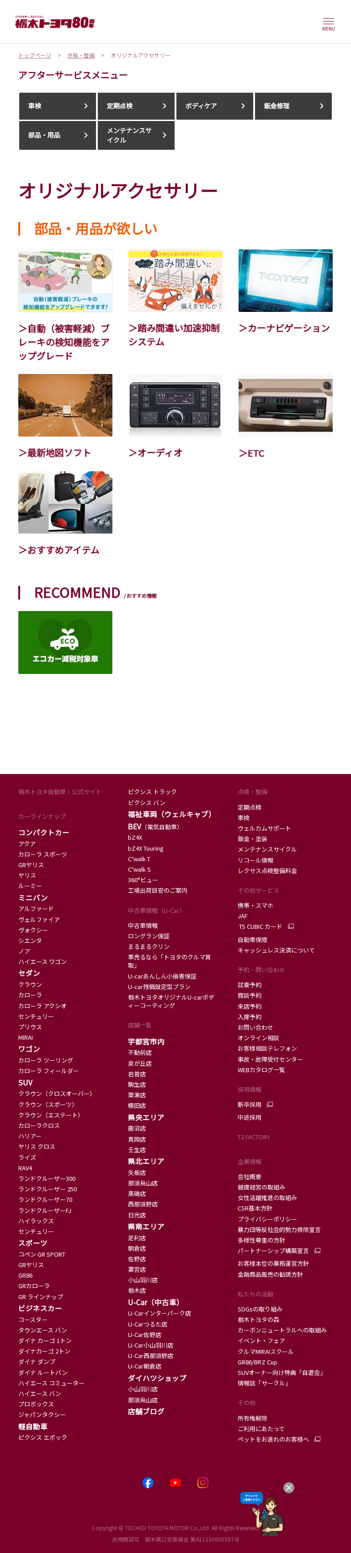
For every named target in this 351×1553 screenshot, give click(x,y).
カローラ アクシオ (42, 1005)
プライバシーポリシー (267, 1219)
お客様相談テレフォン (267, 1048)
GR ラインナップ (40, 1296)
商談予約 (249, 995)
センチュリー (36, 1016)
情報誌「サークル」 (264, 1383)
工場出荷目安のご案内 (157, 890)
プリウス (30, 1026)
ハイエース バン (39, 1393)
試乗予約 (249, 984)
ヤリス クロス (36, 1146)
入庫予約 (249, 1016)
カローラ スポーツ (42, 854)
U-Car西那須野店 (150, 1355)
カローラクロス (39, 1125)
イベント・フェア (261, 1340)
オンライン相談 (258, 1037)
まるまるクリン (149, 946)
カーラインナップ (42, 816)
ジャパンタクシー (42, 1414)
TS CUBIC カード (260, 926)
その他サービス (258, 890)
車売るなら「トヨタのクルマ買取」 (169, 961)
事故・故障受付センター (270, 1059)
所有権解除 (252, 1418)
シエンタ (30, 940)
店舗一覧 (140, 1025)
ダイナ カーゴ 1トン (45, 1340)
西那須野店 (143, 1204)
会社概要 (249, 1176)
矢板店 (137, 1172)
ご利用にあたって (261, 1428)
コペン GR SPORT (41, 1254)
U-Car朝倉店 (144, 1366)
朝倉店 (137, 1248)
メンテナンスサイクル (267, 849)
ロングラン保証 (149, 936)
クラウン (30, 984)
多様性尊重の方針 (261, 1240)
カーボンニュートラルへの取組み (282, 1330)
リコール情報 (255, 860)
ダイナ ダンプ (36, 1361)
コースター (33, 1319)
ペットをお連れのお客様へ (273, 1439)
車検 (244, 817)
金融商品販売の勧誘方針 (270, 1274)
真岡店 (137, 1139)
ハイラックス (36, 1220)
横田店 (137, 1105)
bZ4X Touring (146, 848)
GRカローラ (34, 1285)
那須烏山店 (143, 1183)
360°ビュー (143, 879)
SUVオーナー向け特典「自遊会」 (282, 1372)
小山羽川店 (143, 1279)
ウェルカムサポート (264, 828)
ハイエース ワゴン (42, 961)
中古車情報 (143, 925)
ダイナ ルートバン (43, 1372)
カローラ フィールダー (48, 1070)
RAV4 (25, 1167)
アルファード (36, 908)
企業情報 (249, 1161)
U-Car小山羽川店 (150, 1345)
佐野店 (137, 1258)
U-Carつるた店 (147, 1324)
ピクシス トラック (152, 791)
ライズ (27, 1157)
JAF (243, 915)
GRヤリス (31, 864)
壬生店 (137, 1149)
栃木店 (137, 1290)
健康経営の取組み (261, 1187)
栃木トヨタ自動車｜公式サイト (59, 791)
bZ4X (135, 837)
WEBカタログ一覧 (261, 1069)
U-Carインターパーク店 (159, 1313)
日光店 (137, 1215)
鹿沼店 (137, 1128)
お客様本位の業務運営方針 (273, 1263)
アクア (27, 843)
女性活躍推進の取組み (267, 1197)
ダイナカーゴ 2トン (44, 1351)
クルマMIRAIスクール (266, 1351)
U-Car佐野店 (144, 1334)
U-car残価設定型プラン (159, 986)
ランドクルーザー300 (46, 1178)
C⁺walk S (139, 869)
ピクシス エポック (42, 1437)
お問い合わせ (255, 1027)
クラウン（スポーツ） (48, 1104)
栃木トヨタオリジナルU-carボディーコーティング (171, 1001)
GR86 (25, 1275)
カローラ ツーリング (45, 1060)
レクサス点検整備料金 (267, 870)
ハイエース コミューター (51, 1383)
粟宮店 (137, 1269)
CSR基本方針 (255, 1208)
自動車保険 (252, 939)
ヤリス (27, 875)
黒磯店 (137, 1193)
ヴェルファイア (39, 919)
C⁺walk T (139, 858)
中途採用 (249, 1117)
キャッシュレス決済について (276, 950)
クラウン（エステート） (51, 1115)
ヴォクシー (33, 930)
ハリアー (30, 1136)
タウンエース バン (42, 1330)
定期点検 (249, 807)
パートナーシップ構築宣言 (273, 1251)
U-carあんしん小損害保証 (162, 976)
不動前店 (140, 1052)
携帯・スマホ (255, 905)
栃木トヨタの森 (258, 1319)
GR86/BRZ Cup (257, 1362)
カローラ (30, 994)
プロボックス (36, 1404)
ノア (24, 951)
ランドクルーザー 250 (47, 1188)
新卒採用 (249, 1104)
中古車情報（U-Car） (156, 910)
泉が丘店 (140, 1063)
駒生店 (137, 1084)
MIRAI (25, 1037)
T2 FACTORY (254, 1136)
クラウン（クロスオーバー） (57, 1093)
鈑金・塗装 (252, 838)
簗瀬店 (137, 1094)
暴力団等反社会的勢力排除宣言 (279, 1229)
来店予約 (249, 1006)
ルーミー (30, 885)
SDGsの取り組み (260, 1309)
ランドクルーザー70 (45, 1199)
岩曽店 (137, 1073)
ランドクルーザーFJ (44, 1210)
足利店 (137, 1237)
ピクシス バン (146, 802)
